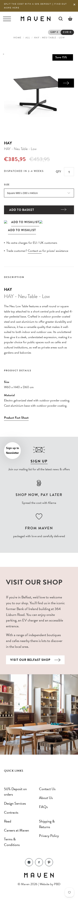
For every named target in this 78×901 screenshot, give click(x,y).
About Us (46, 797)
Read (7, 821)
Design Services (15, 803)
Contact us (35, 250)
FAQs (43, 806)
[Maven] (35, 19)
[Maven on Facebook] (39, 865)
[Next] (66, 83)
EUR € (67, 32)
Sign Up (39, 461)
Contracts (11, 812)
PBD (57, 884)
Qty (58, 171)
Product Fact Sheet (16, 417)
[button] (12, 450)
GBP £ (54, 32)
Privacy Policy (49, 835)
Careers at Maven (16, 830)
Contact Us (47, 789)
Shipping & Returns (47, 824)
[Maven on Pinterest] (49, 865)
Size (7, 184)
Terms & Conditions (12, 841)
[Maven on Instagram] (29, 865)
